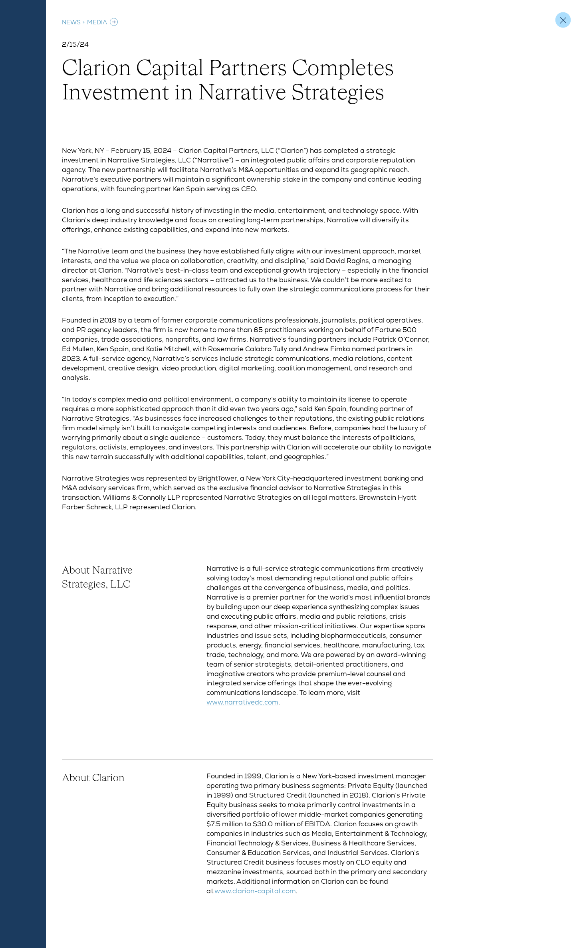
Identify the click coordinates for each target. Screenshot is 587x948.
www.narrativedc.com (242, 702)
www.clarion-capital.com (255, 891)
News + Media (84, 22)
